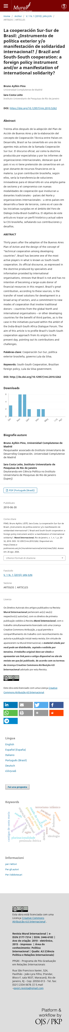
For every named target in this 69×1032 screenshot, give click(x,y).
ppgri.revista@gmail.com (29, 988)
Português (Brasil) (16, 760)
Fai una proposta (17, 787)
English (9, 744)
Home (7, 16)
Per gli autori (12, 869)
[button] (11, 705)
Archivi (18, 16)
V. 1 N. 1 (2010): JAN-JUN (39, 16)
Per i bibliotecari (13, 874)
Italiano (9, 755)
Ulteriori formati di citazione (20, 558)
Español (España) (15, 749)
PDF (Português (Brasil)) (21, 490)
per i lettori (11, 864)
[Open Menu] (6, 6)
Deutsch (10, 765)
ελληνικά (10, 771)
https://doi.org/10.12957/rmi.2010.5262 (33, 108)
